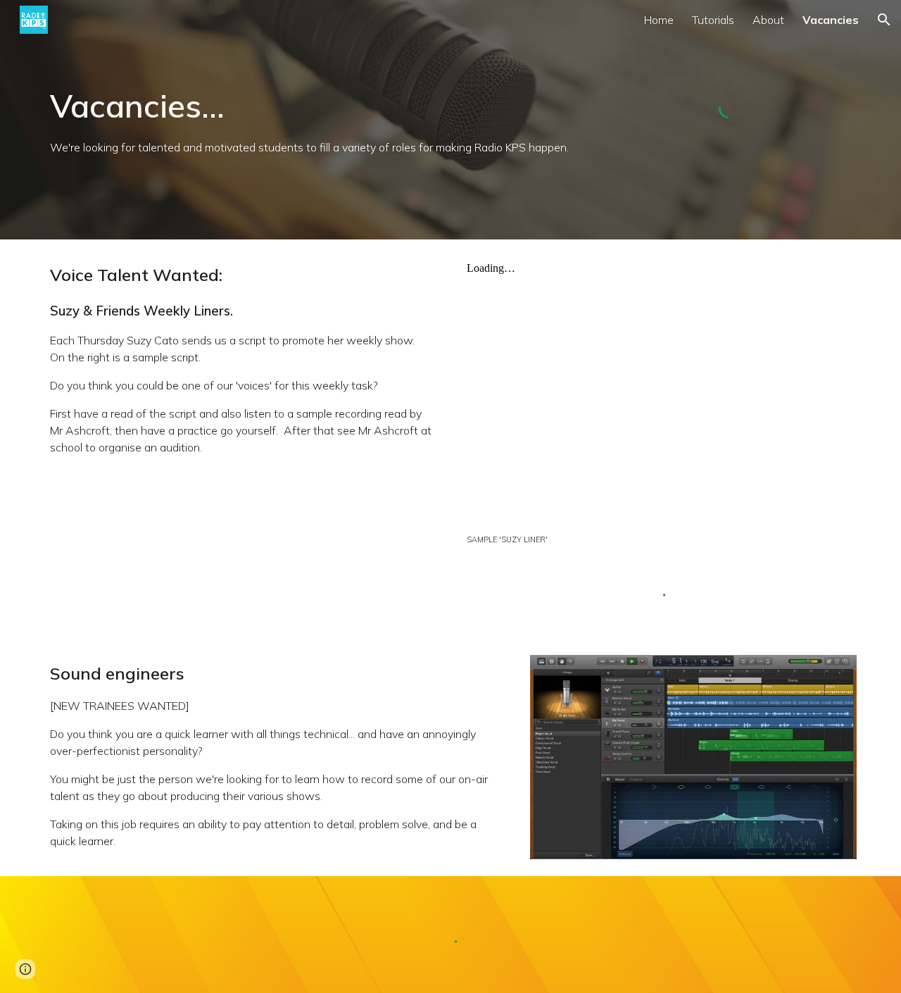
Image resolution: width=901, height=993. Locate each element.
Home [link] (659, 20)
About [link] (768, 20)
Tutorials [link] (713, 20)
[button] (884, 20)
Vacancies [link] (830, 20)
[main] (311, 120)
